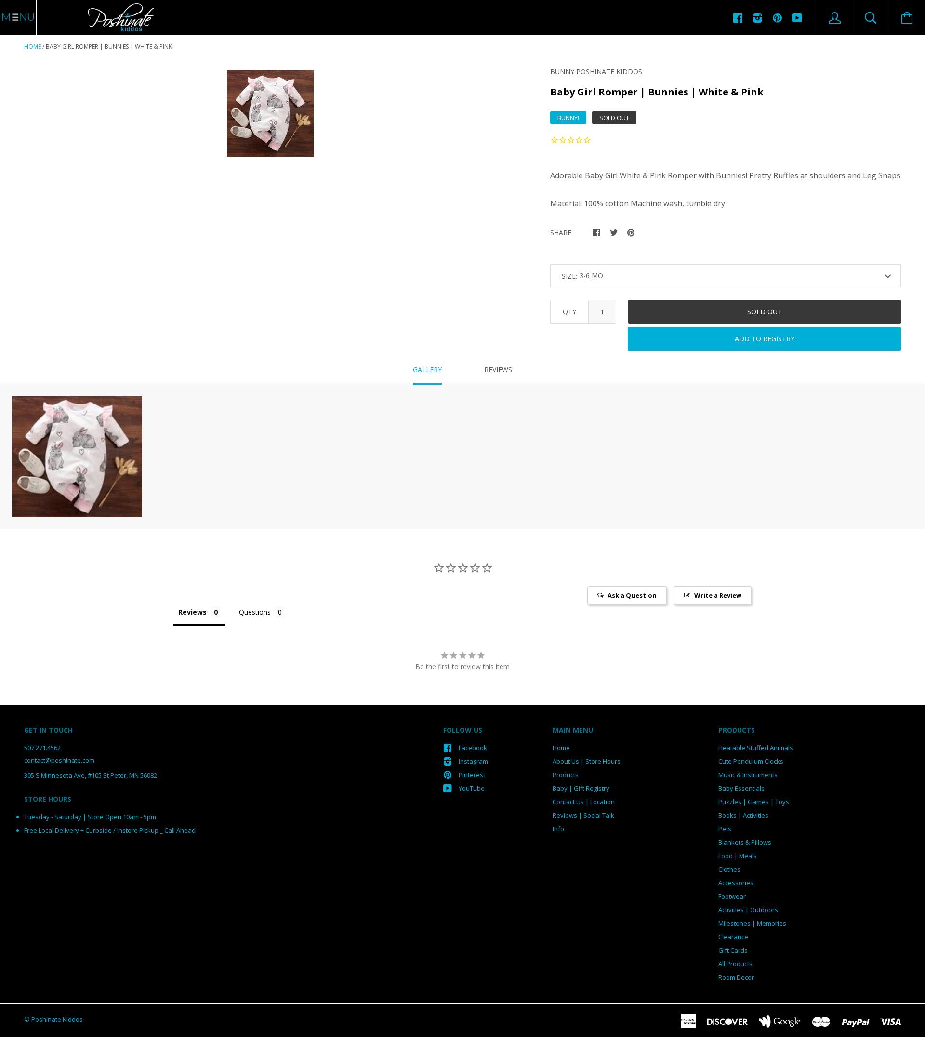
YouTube (472, 788)
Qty (569, 311)
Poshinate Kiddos (57, 1019)
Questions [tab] (255, 612)
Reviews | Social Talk (583, 815)
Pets (724, 828)
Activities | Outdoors (748, 909)
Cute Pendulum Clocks (750, 761)
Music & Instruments (748, 774)
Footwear (732, 896)
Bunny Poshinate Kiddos (596, 71)
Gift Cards (733, 950)
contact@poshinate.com (59, 760)
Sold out (764, 311)
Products (566, 774)
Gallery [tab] (427, 369)
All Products (735, 963)
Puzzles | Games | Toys (753, 801)
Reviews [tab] (498, 369)
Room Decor (736, 977)
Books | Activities (743, 815)
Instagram (473, 761)
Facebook (473, 747)
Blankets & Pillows (744, 842)
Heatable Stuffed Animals (755, 747)
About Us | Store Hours (587, 761)
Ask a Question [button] (632, 595)
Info (558, 828)
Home (32, 46)
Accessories (735, 882)
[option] (270, 113)
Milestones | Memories (752, 923)
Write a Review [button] (717, 595)
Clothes (729, 869)
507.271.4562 (42, 747)
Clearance (733, 936)
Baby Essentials (741, 788)
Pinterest (472, 774)
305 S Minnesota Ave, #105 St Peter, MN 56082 (90, 775)
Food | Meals (737, 855)
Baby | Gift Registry (581, 788)
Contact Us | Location (584, 801)
